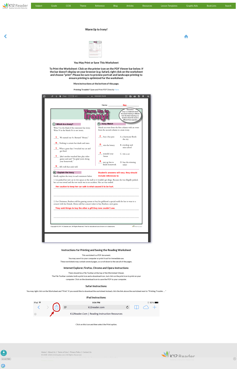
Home (43, 352)
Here (117, 89)
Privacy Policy (75, 352)
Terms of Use (63, 352)
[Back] (5, 36)
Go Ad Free (6, 359)
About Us (51, 352)
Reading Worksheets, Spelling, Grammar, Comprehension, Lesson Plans (16, 6)
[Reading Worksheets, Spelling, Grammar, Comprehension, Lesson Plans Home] (186, 36)
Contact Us (87, 352)
